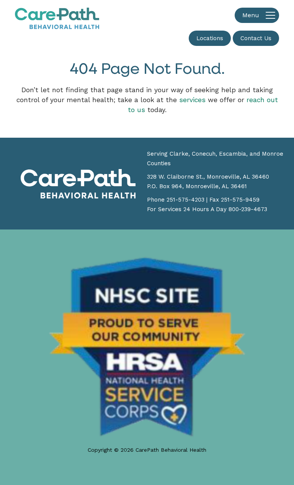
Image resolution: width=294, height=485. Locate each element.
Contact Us (255, 38)
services (192, 100)
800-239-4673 (248, 209)
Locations (209, 38)
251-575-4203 (185, 199)
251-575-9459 (240, 199)
